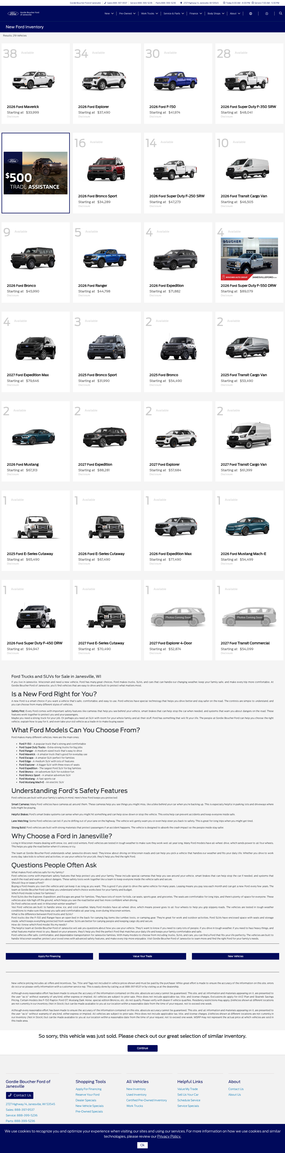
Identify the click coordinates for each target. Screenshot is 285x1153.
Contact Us (22, 1095)
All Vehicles (137, 1081)
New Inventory (136, 1089)
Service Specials (188, 1105)
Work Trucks (134, 1105)
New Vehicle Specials (90, 1105)
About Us (234, 1094)
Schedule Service (188, 1100)
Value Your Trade (142, 956)
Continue (142, 1048)
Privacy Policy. (169, 1136)
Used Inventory (136, 1094)
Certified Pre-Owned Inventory (146, 1100)
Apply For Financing (49, 956)
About (234, 1081)
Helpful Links (190, 1081)
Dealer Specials (86, 1100)
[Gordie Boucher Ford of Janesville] (23, 13)
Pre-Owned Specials (89, 1111)
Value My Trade (187, 1089)
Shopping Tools (91, 1081)
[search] (280, 13)
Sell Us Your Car (188, 1094)
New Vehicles (235, 956)
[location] (181, 3)
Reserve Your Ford (87, 1094)
